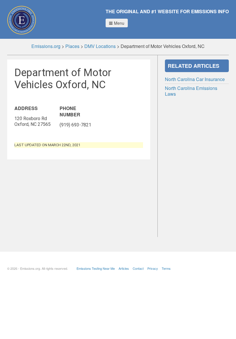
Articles (124, 268)
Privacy (152, 268)
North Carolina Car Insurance (195, 79)
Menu (119, 23)
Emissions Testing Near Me (96, 268)
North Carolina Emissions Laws (191, 91)
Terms (166, 268)
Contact (138, 268)
